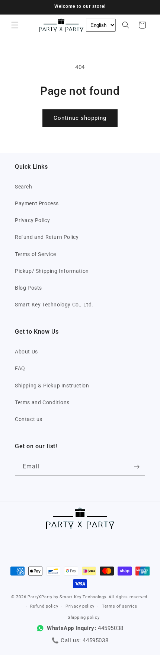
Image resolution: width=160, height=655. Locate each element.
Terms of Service (35, 254)
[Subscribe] (136, 466)
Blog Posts (28, 288)
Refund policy (44, 606)
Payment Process (37, 203)
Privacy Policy (32, 220)
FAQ (20, 368)
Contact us (28, 419)
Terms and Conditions (42, 402)
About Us (26, 352)
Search (23, 187)
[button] (15, 25)
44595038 (95, 640)
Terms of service (119, 606)
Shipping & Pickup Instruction (52, 386)
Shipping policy (84, 617)
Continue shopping (80, 118)
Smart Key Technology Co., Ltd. (54, 305)
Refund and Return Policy (47, 237)
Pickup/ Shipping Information (52, 271)
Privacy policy (80, 606)
